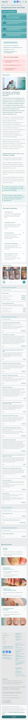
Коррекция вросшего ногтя (20, 645)
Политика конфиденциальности (7, 655)
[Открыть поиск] (23, 2)
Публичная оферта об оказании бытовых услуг (11, 683)
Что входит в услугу (6, 289)
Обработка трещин (19, 653)
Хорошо (14, 716)
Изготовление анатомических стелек (18, 668)
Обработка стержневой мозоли (19, 656)
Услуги (3, 643)
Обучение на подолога (20, 675)
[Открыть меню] (26, 1)
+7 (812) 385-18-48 (7, 646)
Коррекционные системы (19, 651)
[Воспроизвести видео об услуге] (14, 83)
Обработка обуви (19, 674)
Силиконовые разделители (18, 672)
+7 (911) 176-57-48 (7, 648)
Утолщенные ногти (19, 649)
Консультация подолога (18, 639)
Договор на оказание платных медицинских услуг (12, 680)
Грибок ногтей (18, 647)
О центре (4, 633)
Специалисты (5, 635)
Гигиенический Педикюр (18, 637)
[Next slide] (24, 282)
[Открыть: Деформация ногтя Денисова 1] (11, 273)
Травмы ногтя (18, 643)
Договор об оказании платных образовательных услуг (13, 682)
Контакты (4, 641)
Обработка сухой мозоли (19, 659)
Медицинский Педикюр (18, 634)
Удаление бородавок (20, 660)
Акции (3, 637)
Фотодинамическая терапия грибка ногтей (19, 663)
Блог (3, 639)
